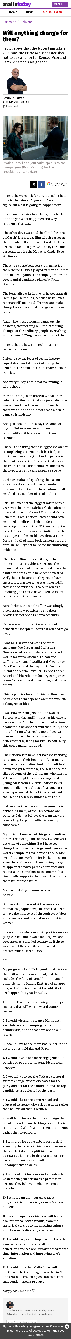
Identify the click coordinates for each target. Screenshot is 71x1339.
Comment (9, 22)
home (13, 12)
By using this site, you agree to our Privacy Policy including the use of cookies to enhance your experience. (35, 1330)
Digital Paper (52, 12)
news (30, 12)
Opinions (26, 22)
